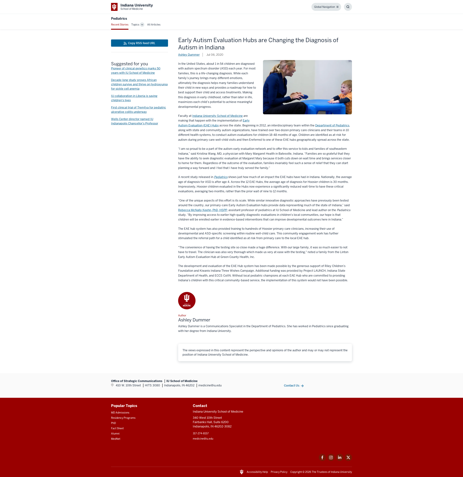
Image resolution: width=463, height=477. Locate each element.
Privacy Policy (279, 472)
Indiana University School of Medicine (217, 116)
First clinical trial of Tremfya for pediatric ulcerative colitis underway (138, 110)
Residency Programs (123, 417)
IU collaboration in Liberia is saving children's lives (134, 98)
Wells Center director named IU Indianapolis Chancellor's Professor (134, 121)
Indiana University (341, 472)
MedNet (115, 438)
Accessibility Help (257, 472)
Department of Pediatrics (332, 125)
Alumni (115, 433)
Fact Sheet (117, 428)
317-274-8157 (201, 433)
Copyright (296, 472)
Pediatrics (119, 18)
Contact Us (291, 385)
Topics (135, 24)
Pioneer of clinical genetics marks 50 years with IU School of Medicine (135, 71)
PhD (113, 423)
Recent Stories (119, 24)
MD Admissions (120, 412)
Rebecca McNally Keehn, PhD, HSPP (202, 210)
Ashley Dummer (189, 55)
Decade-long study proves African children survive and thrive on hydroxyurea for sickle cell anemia (139, 84)
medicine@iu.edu (203, 438)
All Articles (153, 24)
